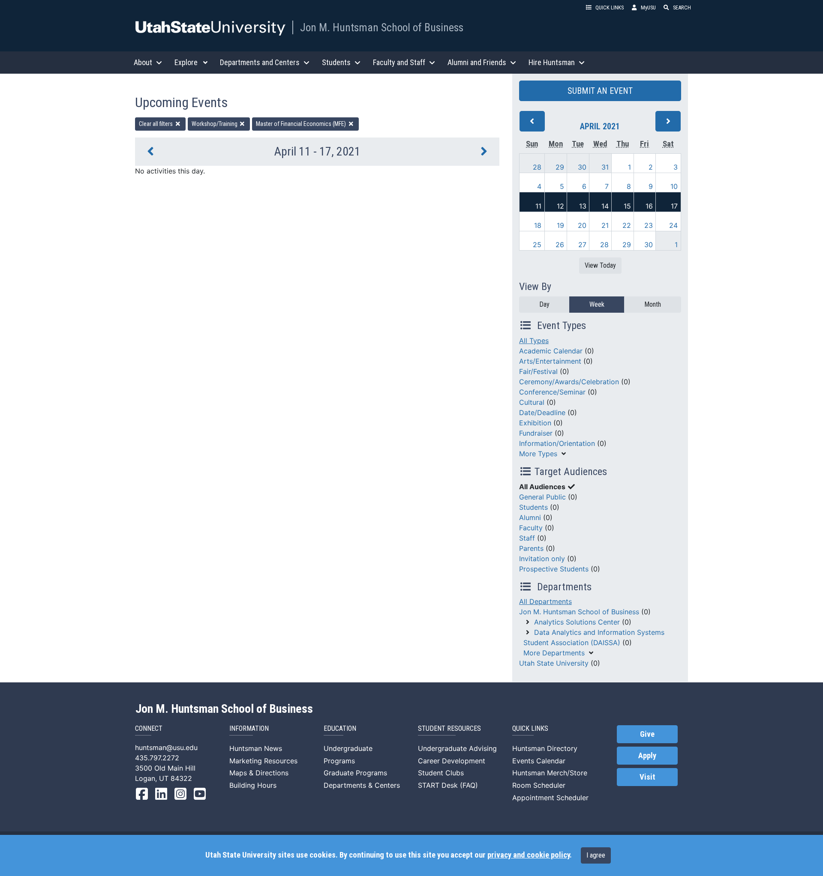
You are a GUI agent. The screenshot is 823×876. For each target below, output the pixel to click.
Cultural (531, 402)
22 (626, 225)
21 (605, 225)
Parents (531, 548)
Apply (647, 755)
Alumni (530, 517)
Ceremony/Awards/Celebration (569, 381)
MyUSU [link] (648, 7)
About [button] (143, 62)
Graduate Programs (355, 772)
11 (538, 206)
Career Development (451, 760)
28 (537, 167)
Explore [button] (186, 62)
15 (627, 206)
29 (560, 167)
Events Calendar (538, 760)
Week (596, 304)
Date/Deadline (542, 412)
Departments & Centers (362, 785)
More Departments (554, 653)
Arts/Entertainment (550, 361)
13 (582, 206)
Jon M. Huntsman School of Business (381, 27)
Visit (647, 777)
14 (605, 206)
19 (560, 225)
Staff (527, 538)
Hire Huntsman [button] (552, 62)
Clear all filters (156, 123)
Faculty (531, 527)
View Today (600, 265)
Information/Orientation (557, 443)
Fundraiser (536, 433)
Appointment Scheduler (550, 797)
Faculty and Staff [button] (399, 62)
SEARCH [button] (682, 7)
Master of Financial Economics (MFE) (301, 123)
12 (560, 206)
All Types (534, 340)
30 (582, 167)
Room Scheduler (538, 785)
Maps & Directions (258, 772)
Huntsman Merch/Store (549, 772)
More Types (538, 453)
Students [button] (336, 62)
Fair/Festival (538, 371)
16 (649, 206)
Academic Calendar (551, 351)
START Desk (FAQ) (448, 785)
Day (544, 304)
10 (674, 186)
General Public (542, 497)
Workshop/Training (215, 123)
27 (582, 244)
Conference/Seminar (552, 392)
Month (652, 304)
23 (648, 225)
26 (560, 244)
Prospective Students (554, 569)
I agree (595, 855)
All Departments (545, 601)
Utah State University (554, 663)
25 (537, 244)
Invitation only (542, 558)
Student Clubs (441, 772)
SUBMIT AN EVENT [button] (600, 91)
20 (582, 225)
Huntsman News (255, 748)
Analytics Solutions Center (577, 622)
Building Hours (252, 785)
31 (605, 167)
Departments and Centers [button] (260, 62)
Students (533, 507)
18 (537, 225)
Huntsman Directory (544, 748)
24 (673, 225)
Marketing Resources (263, 760)
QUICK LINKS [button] (609, 7)
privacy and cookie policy (528, 855)
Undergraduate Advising (457, 748)
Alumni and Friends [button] (477, 62)
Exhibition (535, 423)
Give (647, 734)
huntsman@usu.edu (166, 747)
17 (674, 206)
